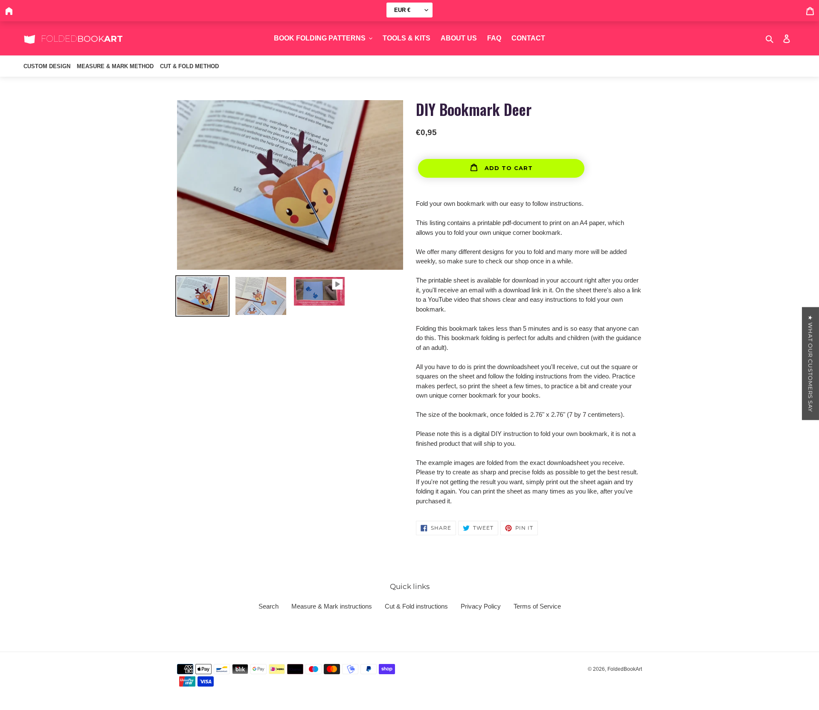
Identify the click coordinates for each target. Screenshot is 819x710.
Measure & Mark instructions (331, 606)
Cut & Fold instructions (416, 606)
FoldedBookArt (624, 669)
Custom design (46, 66)
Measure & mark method (115, 66)
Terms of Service (537, 606)
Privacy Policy (481, 606)
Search (268, 606)
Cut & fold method (189, 66)
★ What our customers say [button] (810, 363)
